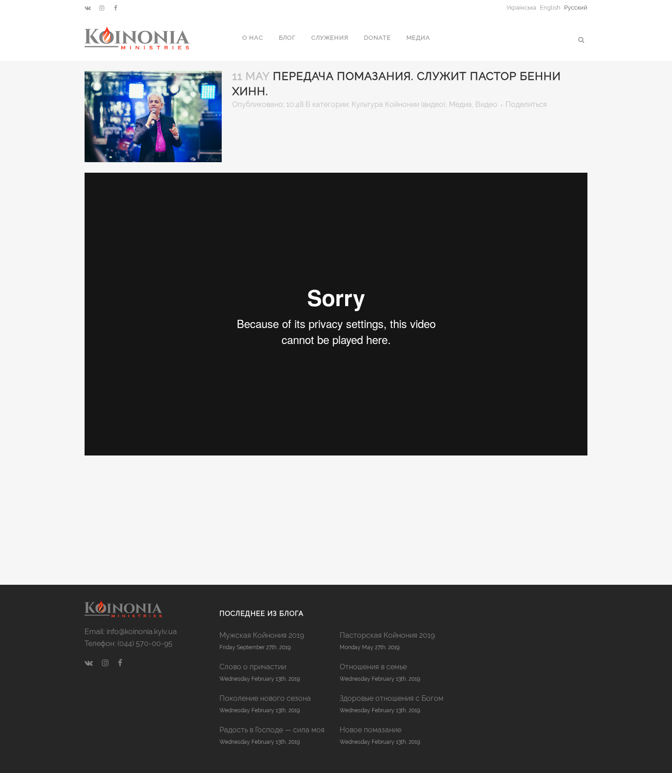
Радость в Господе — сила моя (272, 729)
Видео (486, 104)
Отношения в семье (373, 666)
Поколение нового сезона (265, 698)
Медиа (460, 104)
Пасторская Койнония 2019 (387, 635)
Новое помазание (370, 729)
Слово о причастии (252, 666)
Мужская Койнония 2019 (261, 635)
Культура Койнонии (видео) (398, 104)
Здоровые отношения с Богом (391, 698)
